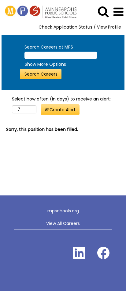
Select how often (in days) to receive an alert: (61, 99)
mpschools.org (63, 211)
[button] (118, 12)
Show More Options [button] (45, 64)
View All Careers (63, 223)
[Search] (103, 11)
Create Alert (62, 110)
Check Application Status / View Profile (80, 27)
